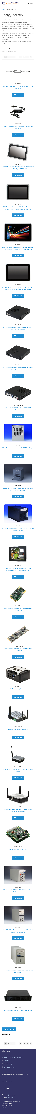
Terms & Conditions (9, 1067)
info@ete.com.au (11, 1095)
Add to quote (18, 95)
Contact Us (7, 1060)
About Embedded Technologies (13, 1057)
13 (24, 57)
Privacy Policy (8, 1064)
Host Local (9, 1081)
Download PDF (9, 1029)
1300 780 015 (9, 1097)
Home (3, 9)
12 (20, 57)
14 (27, 57)
